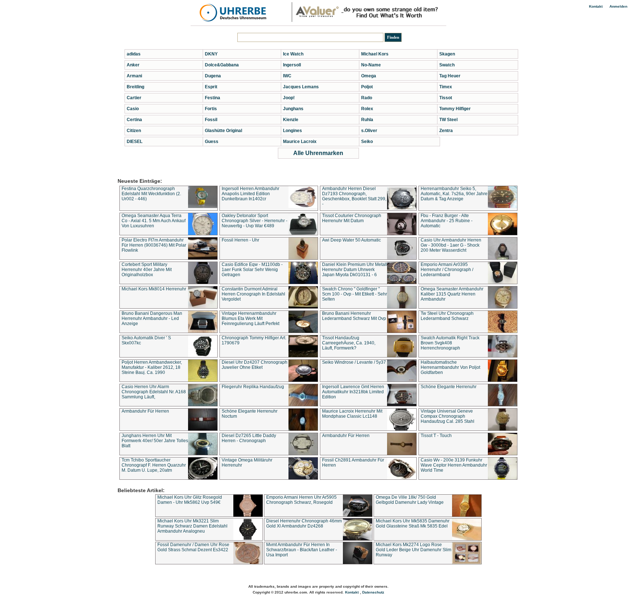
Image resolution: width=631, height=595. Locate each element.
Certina (134, 119)
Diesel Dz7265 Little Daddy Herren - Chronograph (249, 438)
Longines (292, 130)
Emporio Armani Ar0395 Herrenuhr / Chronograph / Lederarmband (447, 269)
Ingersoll (292, 64)
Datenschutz (373, 592)
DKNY (211, 54)
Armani (134, 75)
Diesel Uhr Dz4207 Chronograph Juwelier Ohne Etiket (254, 365)
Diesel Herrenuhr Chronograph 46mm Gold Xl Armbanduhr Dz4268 (304, 523)
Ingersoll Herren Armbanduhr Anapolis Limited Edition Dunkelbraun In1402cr (250, 193)
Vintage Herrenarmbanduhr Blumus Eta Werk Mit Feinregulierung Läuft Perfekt (250, 318)
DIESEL (134, 141)
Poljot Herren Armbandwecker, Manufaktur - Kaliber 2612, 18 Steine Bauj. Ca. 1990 (152, 367)
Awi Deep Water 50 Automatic (351, 240)
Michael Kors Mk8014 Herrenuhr (154, 288)
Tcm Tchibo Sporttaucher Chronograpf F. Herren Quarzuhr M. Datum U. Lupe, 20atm (154, 465)
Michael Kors (375, 54)
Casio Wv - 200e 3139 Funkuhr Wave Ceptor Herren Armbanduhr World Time (454, 465)
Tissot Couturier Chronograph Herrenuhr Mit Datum (351, 218)
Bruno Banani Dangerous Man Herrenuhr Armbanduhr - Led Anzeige (152, 318)
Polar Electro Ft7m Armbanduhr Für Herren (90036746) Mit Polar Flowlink (154, 245)
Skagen (447, 54)
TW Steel (448, 119)
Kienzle (290, 119)
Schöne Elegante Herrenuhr (449, 386)
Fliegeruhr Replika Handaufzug (253, 386)
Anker (133, 64)
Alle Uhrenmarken (318, 153)
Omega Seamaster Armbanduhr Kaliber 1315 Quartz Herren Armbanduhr (452, 294)
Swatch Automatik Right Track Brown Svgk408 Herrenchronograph (450, 343)
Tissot (445, 97)
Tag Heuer (449, 75)
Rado (366, 97)
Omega (368, 75)
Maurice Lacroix (300, 141)
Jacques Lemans (301, 86)
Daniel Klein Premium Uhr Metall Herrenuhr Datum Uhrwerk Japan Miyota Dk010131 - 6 (354, 269)
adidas (134, 54)
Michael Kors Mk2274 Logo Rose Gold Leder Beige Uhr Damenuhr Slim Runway (413, 549)
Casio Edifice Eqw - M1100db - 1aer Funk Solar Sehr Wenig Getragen (252, 269)
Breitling (135, 86)
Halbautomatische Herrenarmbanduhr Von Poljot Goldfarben (450, 367)
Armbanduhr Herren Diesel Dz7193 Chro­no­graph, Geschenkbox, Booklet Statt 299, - (354, 196)
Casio (133, 108)
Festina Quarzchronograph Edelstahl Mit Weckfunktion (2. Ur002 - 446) (151, 193)
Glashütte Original (223, 130)
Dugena (213, 75)
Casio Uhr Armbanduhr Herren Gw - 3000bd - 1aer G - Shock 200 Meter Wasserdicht (451, 245)
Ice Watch (293, 54)
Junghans (293, 108)
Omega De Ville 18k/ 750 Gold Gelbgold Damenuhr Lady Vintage (410, 500)
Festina (212, 97)
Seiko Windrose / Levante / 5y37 (354, 362)
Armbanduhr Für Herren (145, 411)
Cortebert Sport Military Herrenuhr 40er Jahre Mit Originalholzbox (147, 269)
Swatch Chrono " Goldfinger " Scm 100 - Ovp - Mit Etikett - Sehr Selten (354, 294)
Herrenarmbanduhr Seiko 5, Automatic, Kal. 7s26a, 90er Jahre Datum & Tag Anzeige (454, 193)
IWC (287, 75)
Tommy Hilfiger (455, 108)
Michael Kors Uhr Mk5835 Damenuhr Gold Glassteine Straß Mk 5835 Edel (413, 523)
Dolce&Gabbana (222, 64)
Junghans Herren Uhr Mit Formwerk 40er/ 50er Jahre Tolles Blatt (155, 440)
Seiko (367, 141)
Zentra (446, 130)
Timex (445, 86)
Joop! (289, 97)
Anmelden (618, 6)
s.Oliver (369, 130)
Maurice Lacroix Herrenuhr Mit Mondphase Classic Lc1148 (352, 414)
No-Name (371, 64)
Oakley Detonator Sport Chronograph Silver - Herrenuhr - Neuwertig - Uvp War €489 (254, 220)
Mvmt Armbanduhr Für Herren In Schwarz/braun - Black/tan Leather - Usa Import (301, 549)
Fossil (211, 119)
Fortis (211, 108)
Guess (211, 141)
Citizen (134, 130)
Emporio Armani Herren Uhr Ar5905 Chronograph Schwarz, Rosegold (301, 500)
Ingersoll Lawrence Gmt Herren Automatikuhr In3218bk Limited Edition (353, 391)
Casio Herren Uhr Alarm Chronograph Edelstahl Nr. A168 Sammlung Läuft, (154, 391)
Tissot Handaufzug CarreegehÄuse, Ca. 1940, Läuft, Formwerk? (348, 343)
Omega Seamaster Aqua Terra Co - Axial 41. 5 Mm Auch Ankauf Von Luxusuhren (154, 220)
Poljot (367, 86)
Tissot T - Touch (436, 435)
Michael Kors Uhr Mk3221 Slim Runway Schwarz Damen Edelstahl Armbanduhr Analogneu (192, 526)
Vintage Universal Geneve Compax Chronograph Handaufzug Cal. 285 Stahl (447, 416)
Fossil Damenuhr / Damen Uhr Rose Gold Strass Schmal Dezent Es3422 (193, 547)
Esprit (211, 86)
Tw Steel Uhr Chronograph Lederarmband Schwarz (447, 316)
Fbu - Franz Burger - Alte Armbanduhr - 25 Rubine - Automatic (447, 220)
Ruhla (367, 119)
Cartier (134, 97)
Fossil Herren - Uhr (240, 240)
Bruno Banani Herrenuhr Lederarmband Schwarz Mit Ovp (354, 316)
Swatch (447, 64)
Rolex (367, 108)
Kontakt (596, 6)
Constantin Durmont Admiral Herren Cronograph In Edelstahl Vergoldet (253, 294)
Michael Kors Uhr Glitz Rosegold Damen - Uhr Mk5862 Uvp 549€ (189, 500)
